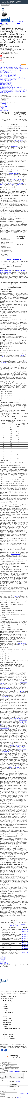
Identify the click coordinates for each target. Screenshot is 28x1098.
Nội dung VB (3, 103)
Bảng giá (5, 1008)
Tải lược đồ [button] (3, 100)
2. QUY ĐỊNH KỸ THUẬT (6, 82)
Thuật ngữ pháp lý (8, 1024)
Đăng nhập (18, 1081)
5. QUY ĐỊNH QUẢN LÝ (6, 86)
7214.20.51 (25, 938)
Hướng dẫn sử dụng (6, 2)
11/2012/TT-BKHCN (17, 184)
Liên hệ (16, 2)
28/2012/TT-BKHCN (20, 691)
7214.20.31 (25, 934)
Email (1, 1063)
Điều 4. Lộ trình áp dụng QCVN (8, 75)
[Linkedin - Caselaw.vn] (5, 1050)
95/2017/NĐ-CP (15, 146)
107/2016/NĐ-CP (4, 696)
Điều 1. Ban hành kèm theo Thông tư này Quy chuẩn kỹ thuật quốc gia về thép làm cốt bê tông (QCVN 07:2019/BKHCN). (14, 70)
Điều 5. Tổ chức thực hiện (6, 76)
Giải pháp (5, 1006)
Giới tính (2, 1069)
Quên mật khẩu (24, 1093)
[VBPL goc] (1, 61)
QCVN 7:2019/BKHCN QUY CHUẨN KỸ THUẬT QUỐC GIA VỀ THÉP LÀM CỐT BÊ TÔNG (13, 78)
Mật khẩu (2, 1066)
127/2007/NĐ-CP (19, 140)
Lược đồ (2, 107)
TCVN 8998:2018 (15, 554)
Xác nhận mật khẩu (5, 1068)
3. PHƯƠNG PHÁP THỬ (6, 83)
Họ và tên (2, 1062)
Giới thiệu (5, 1004)
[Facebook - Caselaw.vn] (2, 1050)
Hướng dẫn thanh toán (9, 1038)
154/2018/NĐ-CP (4, 728)
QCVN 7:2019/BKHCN (14, 259)
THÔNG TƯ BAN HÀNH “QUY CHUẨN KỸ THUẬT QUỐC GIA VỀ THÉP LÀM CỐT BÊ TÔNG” (12, 66)
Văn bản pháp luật (7, 1020)
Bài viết (4, 17)
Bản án (5, 1016)
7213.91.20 (25, 929)
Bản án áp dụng (4, 110)
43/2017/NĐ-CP (15, 596)
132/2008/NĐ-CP (15, 718)
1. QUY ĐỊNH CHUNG (5, 80)
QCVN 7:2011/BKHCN (21, 270)
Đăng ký (19, 1097)
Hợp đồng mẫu (7, 1018)
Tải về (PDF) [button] (3, 99)
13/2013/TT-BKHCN (16, 179)
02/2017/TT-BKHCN (5, 688)
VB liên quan (3, 109)
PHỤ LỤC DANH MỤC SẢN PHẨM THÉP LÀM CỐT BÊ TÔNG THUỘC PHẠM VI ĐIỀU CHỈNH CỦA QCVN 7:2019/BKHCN (13, 91)
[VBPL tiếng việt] (1, 56)
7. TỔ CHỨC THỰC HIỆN (6, 88)
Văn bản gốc (3, 105)
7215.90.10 (25, 944)
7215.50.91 (25, 942)
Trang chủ (1, 22)
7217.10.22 (25, 946)
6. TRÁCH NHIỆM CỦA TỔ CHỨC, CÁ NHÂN (11, 87)
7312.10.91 (25, 952)
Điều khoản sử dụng (8, 1032)
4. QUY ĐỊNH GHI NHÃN (6, 84)
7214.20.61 (25, 940)
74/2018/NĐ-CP (23, 720)
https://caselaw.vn (21, 1046)
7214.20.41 (25, 936)
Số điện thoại (3, 1065)
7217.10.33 (25, 948)
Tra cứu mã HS (7, 1022)
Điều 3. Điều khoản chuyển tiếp (8, 74)
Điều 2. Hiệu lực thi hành (6, 72)
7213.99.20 (25, 931)
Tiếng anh (4, 106)
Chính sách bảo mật (8, 1034)
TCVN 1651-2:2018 (21, 643)
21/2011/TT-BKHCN (13, 173)
